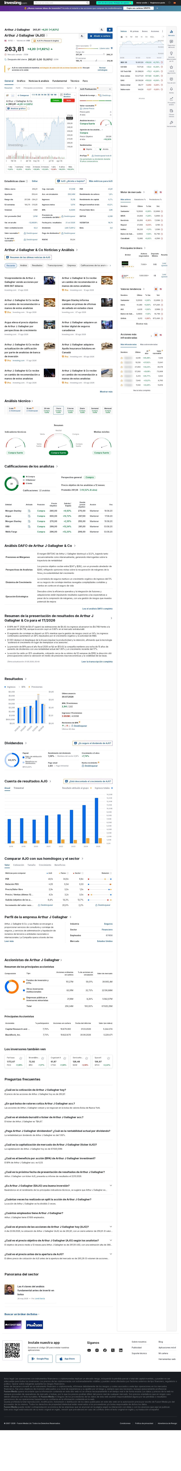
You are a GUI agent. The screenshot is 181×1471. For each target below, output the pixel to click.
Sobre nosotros (139, 1342)
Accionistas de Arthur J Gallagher (32, 960)
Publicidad (137, 1347)
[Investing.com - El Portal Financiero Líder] (16, 3)
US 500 (124, 67)
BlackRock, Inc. (13, 1035)
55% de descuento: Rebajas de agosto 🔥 (114, 3)
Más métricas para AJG (101, 181)
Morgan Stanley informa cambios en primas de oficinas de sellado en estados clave (79, 304)
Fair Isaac (11, 1058)
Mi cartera (163, 1353)
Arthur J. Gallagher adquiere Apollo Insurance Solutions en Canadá (78, 348)
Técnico (74, 80)
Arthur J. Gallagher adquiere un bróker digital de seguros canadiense (79, 326)
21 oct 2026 (70, 223)
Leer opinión (164, 264)
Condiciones (125, 1423)
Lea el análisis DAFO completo (97, 608)
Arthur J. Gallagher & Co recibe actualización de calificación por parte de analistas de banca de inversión (22, 350)
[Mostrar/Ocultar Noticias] (61, 94)
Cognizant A (56, 1058)
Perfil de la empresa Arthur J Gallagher (36, 917)
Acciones (155, 31)
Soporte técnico (139, 1353)
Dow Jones (125, 76)
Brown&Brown (34, 1058)
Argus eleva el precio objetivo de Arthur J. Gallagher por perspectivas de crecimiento (21, 326)
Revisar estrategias (102, 69)
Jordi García (40, 1298)
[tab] (15, 410)
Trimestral (19, 788)
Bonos (144, 31)
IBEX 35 (124, 62)
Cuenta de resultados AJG (26, 781)
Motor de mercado (131, 192)
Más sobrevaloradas (149, 344)
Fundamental (59, 80)
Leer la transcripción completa (97, 661)
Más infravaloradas (129, 344)
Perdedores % (155, 199)
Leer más (9, 941)
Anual (7, 788)
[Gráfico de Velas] (7, 95)
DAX (122, 80)
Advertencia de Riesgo (167, 1423)
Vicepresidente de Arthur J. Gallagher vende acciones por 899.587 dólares (21, 282)
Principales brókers (131, 248)
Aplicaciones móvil (167, 1347)
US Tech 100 (126, 71)
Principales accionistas (33, 88)
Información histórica (54, 88)
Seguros (108, 924)
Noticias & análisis (39, 80)
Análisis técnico (18, 401)
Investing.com (18, 360)
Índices (124, 31)
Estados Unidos (105, 941)
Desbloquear (47, 905)
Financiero (107, 929)
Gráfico (21, 80)
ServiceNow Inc (79, 1058)
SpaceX (98, 1058)
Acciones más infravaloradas (129, 336)
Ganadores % (140, 199)
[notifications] (169, 2)
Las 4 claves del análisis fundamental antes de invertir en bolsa (36, 1290)
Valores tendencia (131, 289)
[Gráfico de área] (12, 95)
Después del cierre (17, 59)
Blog (161, 1342)
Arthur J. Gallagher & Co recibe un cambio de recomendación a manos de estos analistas (79, 282)
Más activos (126, 199)
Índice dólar (126, 85)
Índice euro (125, 89)
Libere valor (104, 48)
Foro (85, 80)
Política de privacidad (144, 1423)
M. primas (134, 31)
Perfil (18, 88)
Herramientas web (167, 1359)
